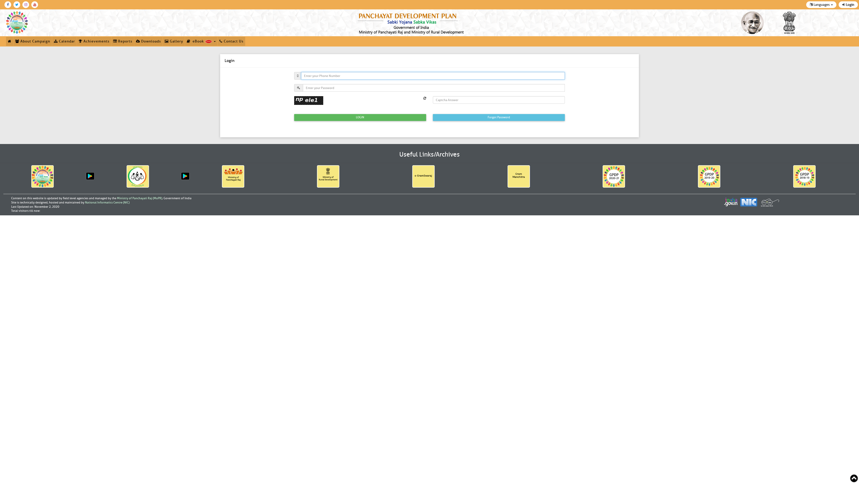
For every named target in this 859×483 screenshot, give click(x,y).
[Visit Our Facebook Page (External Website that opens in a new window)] (7, 4)
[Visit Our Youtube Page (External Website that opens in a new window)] (34, 4)
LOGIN (360, 117)
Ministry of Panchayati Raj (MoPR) (139, 198)
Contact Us (233, 41)
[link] (412, 22)
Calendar (66, 41)
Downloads (150, 41)
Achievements (95, 41)
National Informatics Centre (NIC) (107, 202)
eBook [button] (197, 41)
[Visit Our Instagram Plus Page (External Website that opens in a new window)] (25, 4)
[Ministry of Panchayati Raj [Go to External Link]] (233, 176)
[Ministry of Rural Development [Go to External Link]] (328, 176)
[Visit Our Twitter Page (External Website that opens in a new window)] (16, 4)
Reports (124, 41)
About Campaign (34, 41)
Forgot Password (499, 117)
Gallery (176, 41)
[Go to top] (854, 478)
